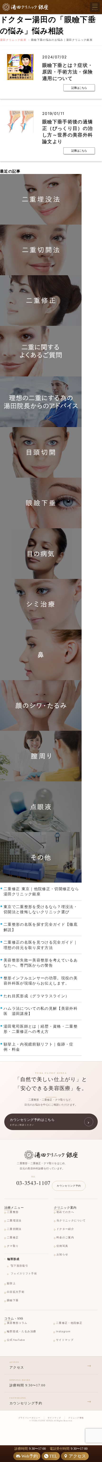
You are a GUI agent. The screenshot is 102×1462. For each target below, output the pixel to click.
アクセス (77, 1456)
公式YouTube (16, 1339)
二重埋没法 (14, 1220)
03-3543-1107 (33, 1183)
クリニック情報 (76, 1418)
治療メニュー (14, 1207)
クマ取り (13, 1246)
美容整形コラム (17, 1323)
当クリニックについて (71, 1220)
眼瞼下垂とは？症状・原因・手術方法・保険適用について (67, 71)
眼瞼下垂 (13, 1300)
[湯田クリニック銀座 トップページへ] (51, 1155)
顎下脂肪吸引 (19, 1265)
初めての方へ (65, 1212)
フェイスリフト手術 (24, 1273)
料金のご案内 (65, 1237)
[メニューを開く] (95, 7)
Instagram (63, 1331)
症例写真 (62, 1246)
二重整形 (13, 1212)
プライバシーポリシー (29, 1418)
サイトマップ (65, 1339)
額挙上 (11, 1283)
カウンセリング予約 (69, 1185)
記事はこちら (79, 87)
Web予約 (29, 1456)
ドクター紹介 (65, 1229)
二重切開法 (14, 1229)
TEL (53, 1456)
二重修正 (13, 1237)
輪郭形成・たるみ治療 (21, 1331)
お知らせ (62, 1254)
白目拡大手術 (15, 1291)
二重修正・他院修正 (69, 1323)
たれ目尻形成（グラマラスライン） (36, 996)
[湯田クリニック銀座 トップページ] (25, 7)
